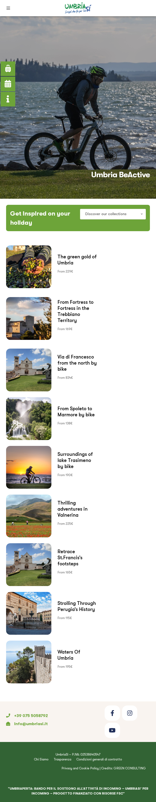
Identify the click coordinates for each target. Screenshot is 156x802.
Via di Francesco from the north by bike (77, 363)
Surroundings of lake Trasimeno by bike (75, 460)
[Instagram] (129, 713)
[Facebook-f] (112, 713)
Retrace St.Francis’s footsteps (69, 557)
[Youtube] (112, 730)
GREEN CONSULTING (130, 768)
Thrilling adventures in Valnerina (72, 509)
